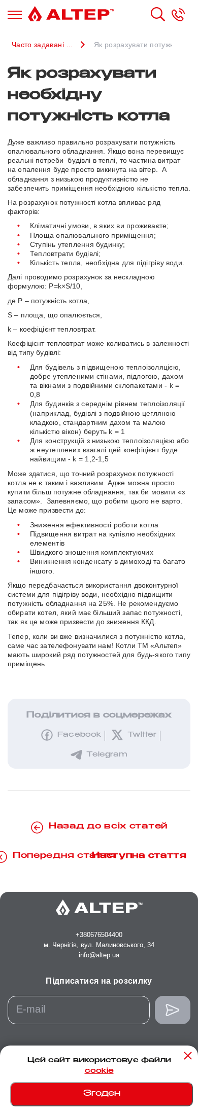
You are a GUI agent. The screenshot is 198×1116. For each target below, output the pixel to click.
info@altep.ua (99, 955)
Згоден (101, 1094)
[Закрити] (188, 1056)
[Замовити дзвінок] (178, 15)
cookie (99, 1071)
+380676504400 (99, 935)
